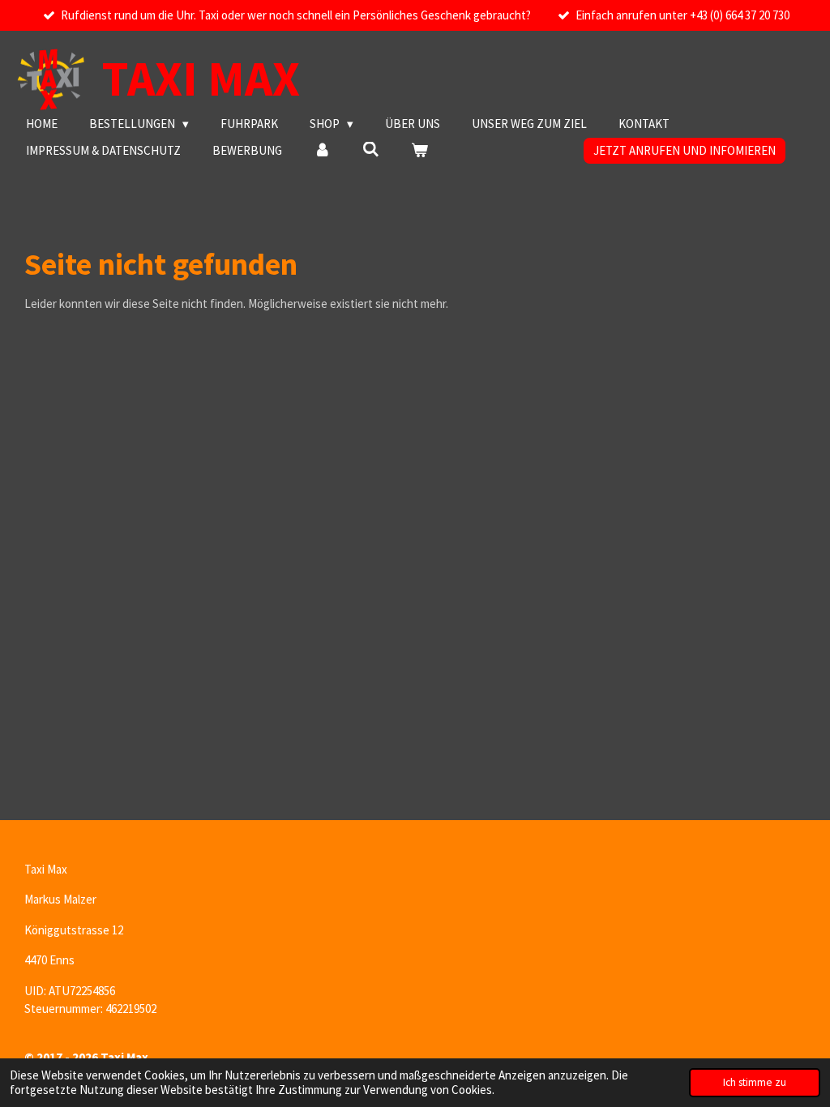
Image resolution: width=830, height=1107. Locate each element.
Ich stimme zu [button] (754, 1082)
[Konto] (322, 151)
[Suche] (371, 149)
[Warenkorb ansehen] (419, 151)
